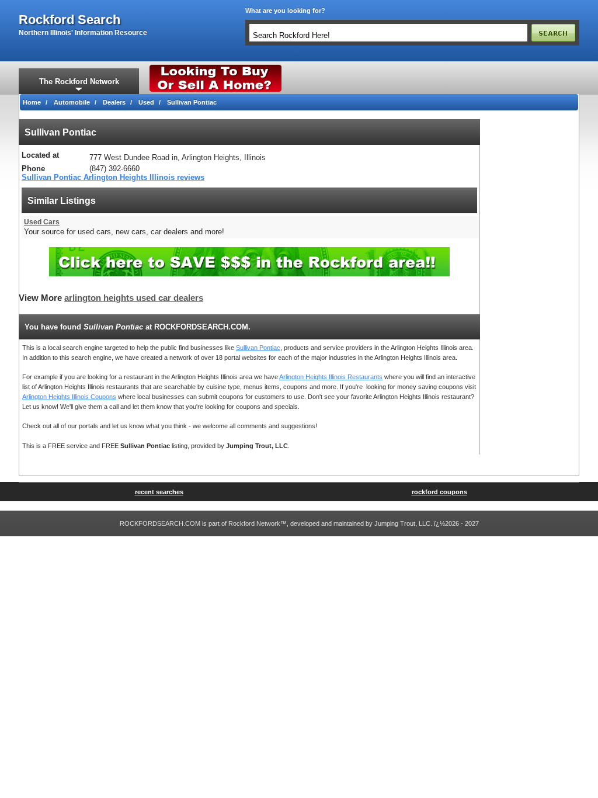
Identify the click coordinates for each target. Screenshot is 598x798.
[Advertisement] (529, 294)
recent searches (159, 491)
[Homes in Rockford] (215, 67)
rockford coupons (439, 491)
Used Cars (42, 222)
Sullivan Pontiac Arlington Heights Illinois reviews (113, 177)
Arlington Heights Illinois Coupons (69, 396)
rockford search (69, 20)
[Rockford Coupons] (249, 251)
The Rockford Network (79, 81)
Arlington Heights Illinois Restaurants (331, 376)
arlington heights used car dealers (133, 298)
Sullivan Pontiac (258, 347)
